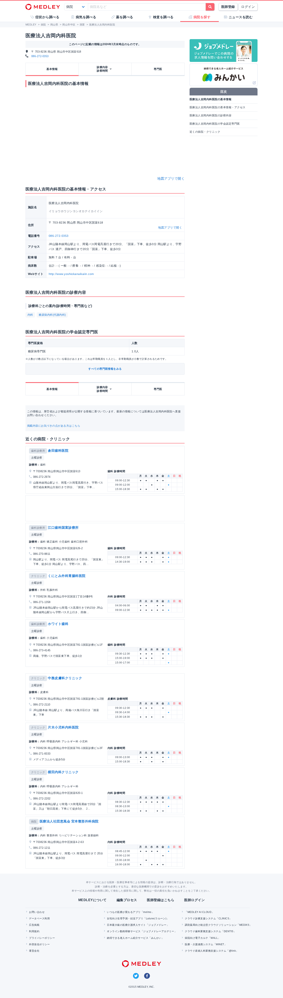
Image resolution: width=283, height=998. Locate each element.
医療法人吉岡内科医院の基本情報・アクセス (218, 107)
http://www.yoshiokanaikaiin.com (71, 274)
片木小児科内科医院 (63, 727)
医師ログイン (194, 900)
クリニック (38, 576)
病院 (34, 821)
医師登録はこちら (160, 900)
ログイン (248, 6)
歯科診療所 (38, 450)
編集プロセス (127, 900)
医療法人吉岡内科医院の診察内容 (210, 115)
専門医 (158, 69)
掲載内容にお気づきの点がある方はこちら (53, 425)
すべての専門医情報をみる (105, 368)
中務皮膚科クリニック (65, 678)
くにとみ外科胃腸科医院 (66, 576)
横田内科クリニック (63, 772)
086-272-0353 (40, 56)
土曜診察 (36, 457)
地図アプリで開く (171, 178)
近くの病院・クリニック (205, 131)
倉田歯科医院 (58, 450)
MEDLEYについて (92, 900)
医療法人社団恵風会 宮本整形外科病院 (69, 821)
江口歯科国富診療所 (63, 527)
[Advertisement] (106, 508)
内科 (30, 314)
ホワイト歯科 (58, 624)
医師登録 (228, 6)
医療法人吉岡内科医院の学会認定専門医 (215, 123)
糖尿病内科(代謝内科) (52, 314)
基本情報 (52, 69)
